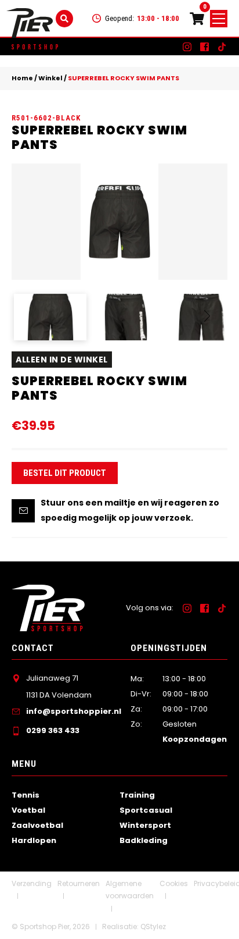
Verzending (32, 883)
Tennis (25, 795)
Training (137, 795)
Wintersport (145, 825)
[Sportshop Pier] (29, 23)
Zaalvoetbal (37, 825)
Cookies (174, 883)
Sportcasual (145, 810)
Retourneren (78, 883)
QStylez (153, 926)
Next (207, 321)
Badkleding (143, 840)
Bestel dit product (64, 473)
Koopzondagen (194, 739)
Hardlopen (34, 840)
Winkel (50, 78)
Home (22, 78)
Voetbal (28, 810)
